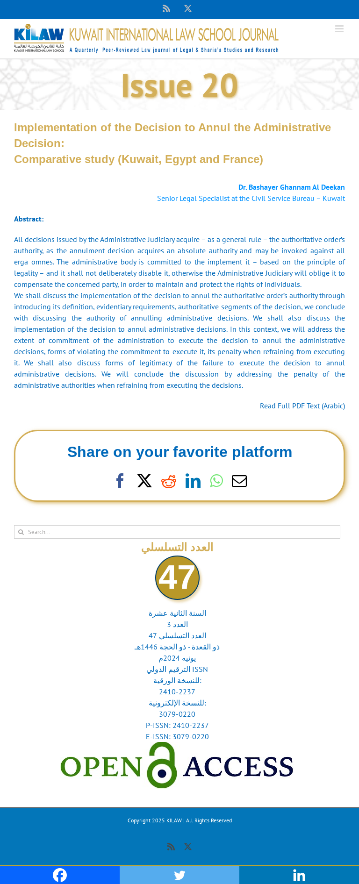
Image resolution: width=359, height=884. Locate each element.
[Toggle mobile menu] (340, 29)
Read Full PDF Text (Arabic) (302, 405)
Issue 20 (179, 85)
